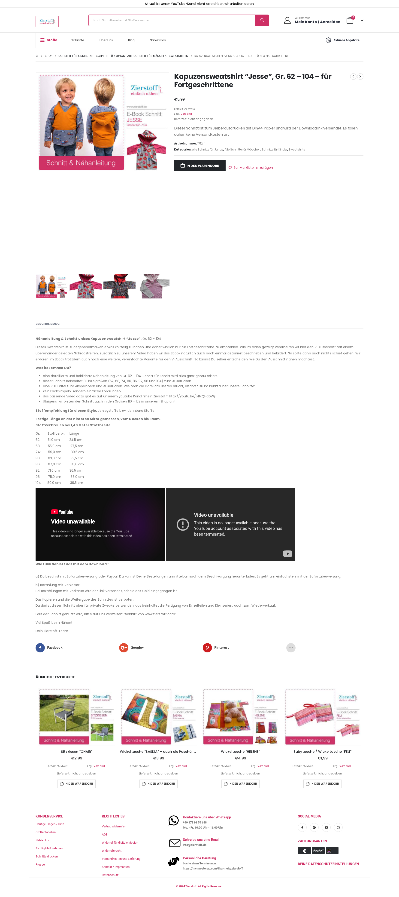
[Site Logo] (47, 21)
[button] (250, 167)
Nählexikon (158, 40)
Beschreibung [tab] (48, 324)
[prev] (353, 76)
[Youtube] (326, 827)
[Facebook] (302, 827)
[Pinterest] (314, 827)
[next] (360, 76)
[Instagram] (338, 827)
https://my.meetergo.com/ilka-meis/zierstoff (213, 868)
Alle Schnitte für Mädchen (242, 149)
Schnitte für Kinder (274, 149)
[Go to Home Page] (37, 55)
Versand (186, 114)
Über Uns (106, 40)
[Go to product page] (76, 717)
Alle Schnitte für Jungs (207, 149)
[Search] (262, 20)
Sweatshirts (297, 149)
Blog (131, 40)
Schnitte (77, 40)
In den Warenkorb (203, 165)
